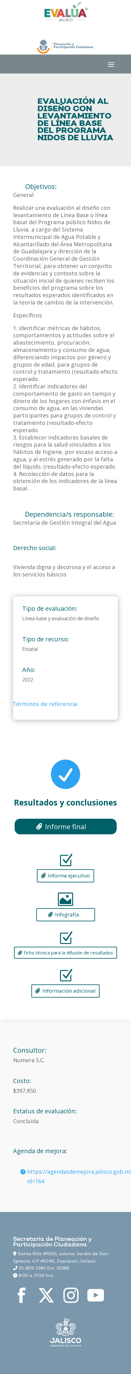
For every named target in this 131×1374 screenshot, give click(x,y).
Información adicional (69, 990)
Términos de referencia (44, 704)
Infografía (67, 914)
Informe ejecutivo (69, 875)
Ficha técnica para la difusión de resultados (68, 952)
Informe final (65, 826)
